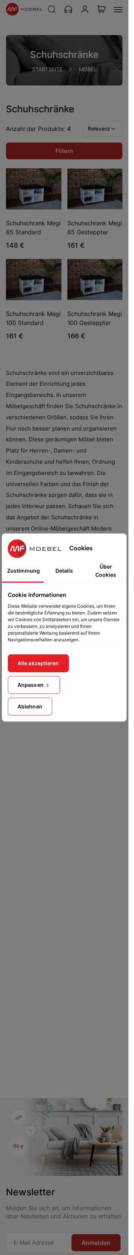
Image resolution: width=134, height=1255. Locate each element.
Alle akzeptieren (38, 663)
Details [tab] (64, 570)
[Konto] (85, 9)
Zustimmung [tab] (23, 570)
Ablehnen (29, 706)
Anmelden (96, 1242)
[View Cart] (101, 9)
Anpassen (31, 685)
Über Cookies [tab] (105, 570)
